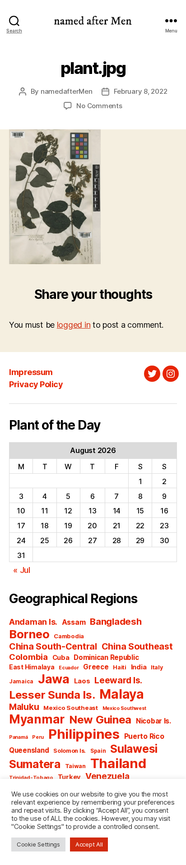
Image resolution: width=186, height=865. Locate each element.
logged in (74, 325)
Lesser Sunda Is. (52, 694)
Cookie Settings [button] (38, 844)
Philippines (84, 734)
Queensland (29, 750)
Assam (74, 622)
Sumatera (34, 764)
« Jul (21, 570)
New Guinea (100, 719)
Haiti (119, 667)
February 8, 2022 (140, 91)
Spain (98, 750)
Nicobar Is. (153, 721)
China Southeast (137, 646)
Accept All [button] (88, 844)
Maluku (24, 707)
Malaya (121, 694)
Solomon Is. (69, 750)
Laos (82, 681)
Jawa (54, 679)
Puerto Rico (144, 736)
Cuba (61, 658)
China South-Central (53, 646)
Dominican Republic (106, 657)
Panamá (18, 737)
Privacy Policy (36, 384)
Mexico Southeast (70, 707)
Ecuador (69, 668)
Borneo (29, 634)
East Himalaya (32, 667)
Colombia (28, 657)
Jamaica (21, 681)
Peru (38, 737)
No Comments (99, 105)
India (139, 667)
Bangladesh (115, 621)
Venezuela (107, 776)
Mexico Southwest (124, 708)
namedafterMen (67, 91)
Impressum (31, 372)
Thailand (118, 763)
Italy (157, 667)
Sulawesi (134, 748)
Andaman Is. (33, 622)
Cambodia (69, 636)
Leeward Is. (118, 680)
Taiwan (75, 766)
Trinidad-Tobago (31, 777)
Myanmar (37, 719)
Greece (95, 667)
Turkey (69, 777)
